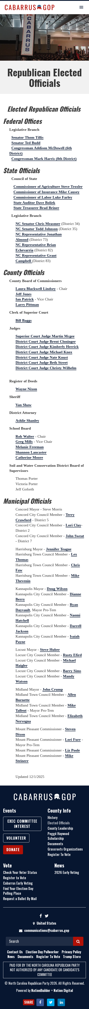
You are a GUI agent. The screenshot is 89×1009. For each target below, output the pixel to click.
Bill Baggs (24, 320)
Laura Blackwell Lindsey (36, 289)
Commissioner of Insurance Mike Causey (46, 192)
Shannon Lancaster (31, 452)
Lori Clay (73, 525)
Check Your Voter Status (20, 872)
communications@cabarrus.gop (46, 930)
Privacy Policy (71, 951)
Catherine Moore (29, 457)
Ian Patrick (25, 299)
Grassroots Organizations (65, 849)
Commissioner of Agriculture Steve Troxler (48, 186)
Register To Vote (59, 854)
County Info (59, 810)
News (59, 865)
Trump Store (72, 956)
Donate (13, 849)
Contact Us (15, 951)
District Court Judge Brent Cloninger (46, 341)
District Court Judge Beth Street (42, 362)
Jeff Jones (23, 294)
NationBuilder (40, 990)
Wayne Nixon (26, 389)
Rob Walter (25, 436)
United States (46, 923)
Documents (55, 843)
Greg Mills (24, 442)
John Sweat (75, 536)
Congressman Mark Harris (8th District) (44, 159)
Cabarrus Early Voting (18, 883)
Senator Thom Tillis (27, 137)
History (53, 817)
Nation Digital (63, 990)
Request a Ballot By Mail (20, 898)
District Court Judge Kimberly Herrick (47, 347)
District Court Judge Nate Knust (42, 357)
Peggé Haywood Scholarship (58, 836)
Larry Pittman (27, 304)
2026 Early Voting (66, 872)
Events (9, 810)
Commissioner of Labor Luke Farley (42, 197)
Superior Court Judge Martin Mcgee (45, 336)
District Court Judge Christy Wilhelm (46, 368)
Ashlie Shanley (27, 420)
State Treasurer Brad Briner (36, 208)
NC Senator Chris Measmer (38, 224)
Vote (7, 865)
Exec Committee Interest (22, 823)
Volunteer (16, 838)
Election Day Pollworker (42, 951)
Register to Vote (14, 877)
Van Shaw (23, 405)
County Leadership (60, 828)
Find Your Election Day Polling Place (18, 891)
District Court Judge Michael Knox (44, 352)
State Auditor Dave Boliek (34, 203)
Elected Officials (59, 822)
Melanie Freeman (30, 447)
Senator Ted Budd (25, 143)
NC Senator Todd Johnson (37, 229)
